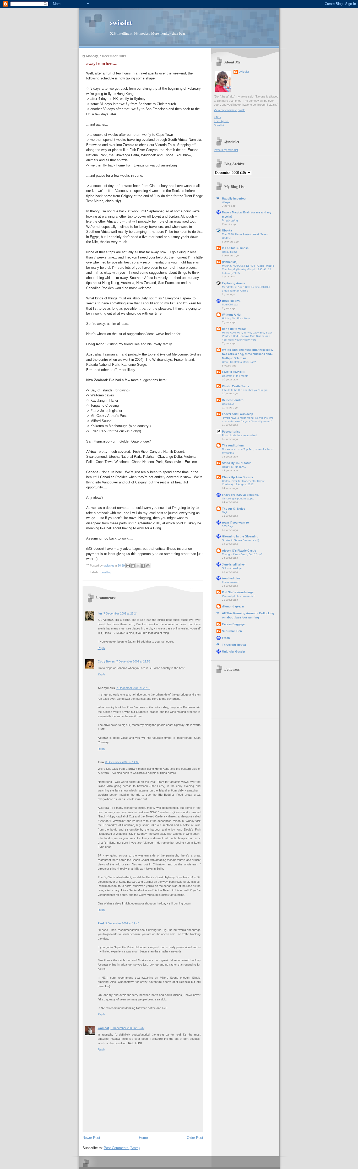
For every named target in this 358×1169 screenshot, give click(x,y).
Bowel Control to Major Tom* (239, 361)
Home (143, 1138)
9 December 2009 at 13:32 (127, 1028)
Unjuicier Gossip (233, 651)
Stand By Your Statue (236, 463)
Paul (101, 923)
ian (100, 613)
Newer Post (91, 1138)
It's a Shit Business (235, 248)
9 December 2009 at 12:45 (122, 923)
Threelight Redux (234, 644)
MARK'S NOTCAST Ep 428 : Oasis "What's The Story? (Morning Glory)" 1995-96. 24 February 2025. (248, 269)
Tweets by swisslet (226, 150)
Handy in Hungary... (234, 466)
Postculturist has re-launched (239, 435)
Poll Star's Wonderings (237, 592)
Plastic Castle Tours (235, 386)
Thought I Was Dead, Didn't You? (242, 554)
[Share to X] (137, 565)
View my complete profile (229, 110)
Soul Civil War (230, 304)
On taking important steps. (238, 498)
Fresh (226, 637)
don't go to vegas (234, 328)
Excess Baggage (233, 624)
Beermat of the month (235, 375)
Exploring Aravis (233, 283)
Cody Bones (106, 661)
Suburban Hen (232, 631)
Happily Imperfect (234, 198)
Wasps (226, 202)
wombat (103, 1028)
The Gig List (221, 121)
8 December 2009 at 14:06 (122, 762)
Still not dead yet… (233, 568)
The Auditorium (233, 445)
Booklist (219, 125)
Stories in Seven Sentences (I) (240, 540)
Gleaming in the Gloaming (240, 536)
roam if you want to (235, 522)
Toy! (224, 512)
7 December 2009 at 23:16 (133, 687)
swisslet (121, 22)
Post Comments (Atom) (122, 1148)
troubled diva (231, 300)
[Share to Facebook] (142, 565)
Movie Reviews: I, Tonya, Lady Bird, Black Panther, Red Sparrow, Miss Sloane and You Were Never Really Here (247, 336)
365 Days (228, 526)
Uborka (227, 230)
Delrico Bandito (232, 400)
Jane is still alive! (234, 564)
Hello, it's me (229, 251)
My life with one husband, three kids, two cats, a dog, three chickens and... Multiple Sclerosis (247, 354)
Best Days (228, 403)
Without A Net (231, 314)
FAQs (217, 117)
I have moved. (230, 582)
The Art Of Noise (233, 508)
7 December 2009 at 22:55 (133, 661)
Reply (101, 648)
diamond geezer (233, 606)
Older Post (195, 1138)
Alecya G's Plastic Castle (239, 550)
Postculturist (231, 431)
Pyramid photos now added (238, 596)
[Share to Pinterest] (147, 565)
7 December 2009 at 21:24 (120, 613)
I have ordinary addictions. (240, 494)
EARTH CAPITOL (234, 372)
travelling (105, 572)
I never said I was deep (237, 414)
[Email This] (128, 565)
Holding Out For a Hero (236, 318)
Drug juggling (230, 220)
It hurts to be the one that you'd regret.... (247, 390)
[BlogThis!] (132, 565)
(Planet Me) (229, 261)
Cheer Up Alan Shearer (237, 477)
